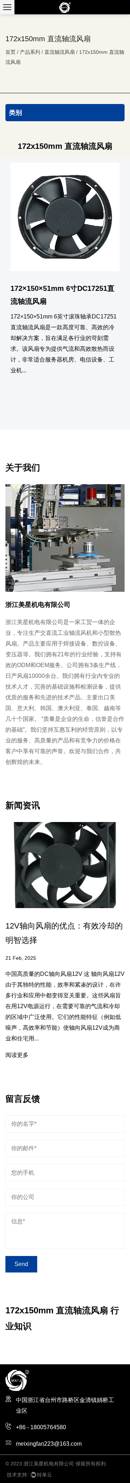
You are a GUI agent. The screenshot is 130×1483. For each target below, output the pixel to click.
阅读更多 (17, 1055)
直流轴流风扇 (59, 52)
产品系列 (30, 52)
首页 (10, 52)
